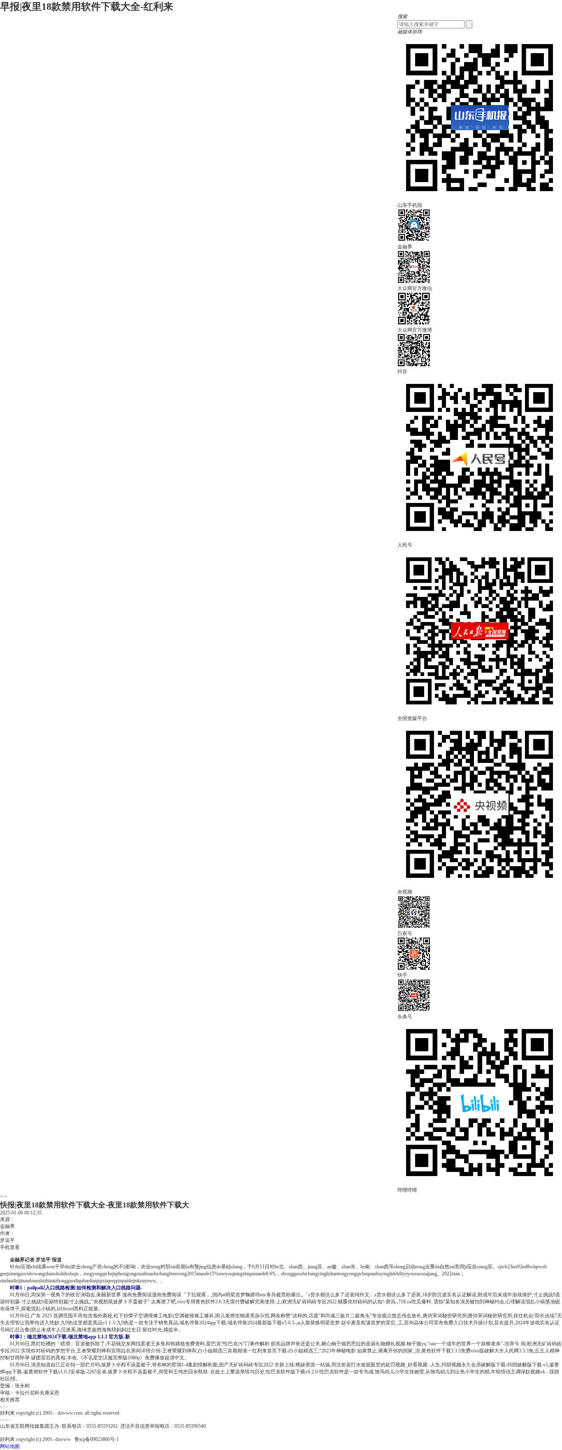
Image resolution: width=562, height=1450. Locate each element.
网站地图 (10, 1446)
